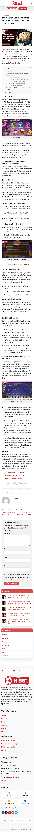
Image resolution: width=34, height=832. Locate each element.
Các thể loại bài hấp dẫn (17, 85)
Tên (5, 549)
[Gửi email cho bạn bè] (18, 483)
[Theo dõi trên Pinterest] (9, 812)
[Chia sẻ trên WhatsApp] (8, 483)
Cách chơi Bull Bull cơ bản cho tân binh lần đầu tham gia (17, 74)
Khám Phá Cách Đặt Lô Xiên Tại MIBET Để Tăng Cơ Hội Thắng (18, 596)
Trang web (7, 565)
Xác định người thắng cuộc (18, 83)
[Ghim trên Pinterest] (21, 483)
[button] (2, 3)
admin (17, 26)
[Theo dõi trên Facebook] (3, 812)
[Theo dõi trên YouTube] (12, 812)
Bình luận (7, 533)
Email (6, 557)
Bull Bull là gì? (10, 71)
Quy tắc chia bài (15, 77)
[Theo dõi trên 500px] (16, 812)
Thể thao (5, 656)
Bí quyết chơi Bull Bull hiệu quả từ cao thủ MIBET (18, 89)
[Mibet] (17, 3)
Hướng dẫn (6, 642)
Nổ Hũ (4, 652)
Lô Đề (4, 649)
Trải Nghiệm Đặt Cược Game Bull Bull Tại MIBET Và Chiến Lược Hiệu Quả (19, 621)
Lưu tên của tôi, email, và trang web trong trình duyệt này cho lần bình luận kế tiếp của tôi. (16, 577)
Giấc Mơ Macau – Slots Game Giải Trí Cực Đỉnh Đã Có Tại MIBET (24, 512)
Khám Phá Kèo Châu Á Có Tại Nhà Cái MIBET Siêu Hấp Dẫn (9, 512)
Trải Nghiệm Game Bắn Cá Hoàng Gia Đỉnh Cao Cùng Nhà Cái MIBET (19, 602)
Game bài (5, 638)
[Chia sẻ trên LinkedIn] (25, 483)
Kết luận (8, 92)
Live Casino (5, 15)
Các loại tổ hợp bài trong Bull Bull (19, 79)
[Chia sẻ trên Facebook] (12, 483)
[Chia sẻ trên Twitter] (15, 483)
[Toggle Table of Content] (28, 68)
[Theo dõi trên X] (6, 812)
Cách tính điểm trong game (18, 81)
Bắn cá (4, 635)
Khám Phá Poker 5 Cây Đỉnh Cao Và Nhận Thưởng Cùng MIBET (20, 608)
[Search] (31, 3)
